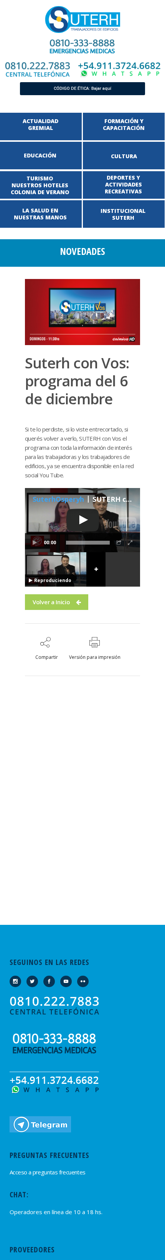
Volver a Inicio (51, 602)
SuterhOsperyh (58, 499)
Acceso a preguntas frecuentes (48, 1172)
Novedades (82, 251)
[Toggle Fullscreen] (130, 542)
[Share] (119, 542)
